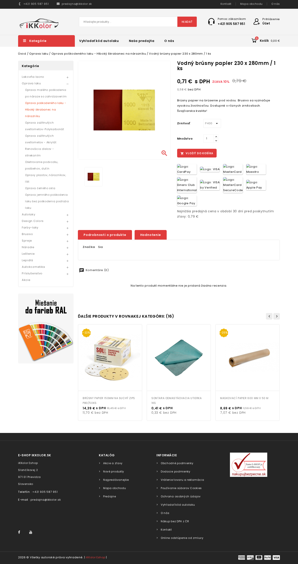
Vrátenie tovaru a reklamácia (182, 480)
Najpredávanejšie (116, 480)
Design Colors (33, 221)
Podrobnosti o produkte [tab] (105, 235)
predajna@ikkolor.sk (46, 500)
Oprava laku (31, 83)
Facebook (21, 532)
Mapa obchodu (251, 4)
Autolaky (28, 214)
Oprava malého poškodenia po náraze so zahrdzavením (46, 93)
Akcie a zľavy (113, 463)
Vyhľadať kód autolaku (99, 41)
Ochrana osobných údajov (181, 496)
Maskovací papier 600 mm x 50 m (244, 398)
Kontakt (226, 4)
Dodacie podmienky (175, 471)
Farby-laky (30, 227)
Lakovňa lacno (33, 77)
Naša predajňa (141, 41)
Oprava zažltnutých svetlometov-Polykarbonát (44, 126)
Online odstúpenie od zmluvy (182, 538)
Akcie (26, 280)
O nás (275, 4)
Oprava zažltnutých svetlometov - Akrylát (41, 139)
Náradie (28, 247)
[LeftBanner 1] (46, 328)
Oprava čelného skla (40, 188)
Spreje (27, 241)
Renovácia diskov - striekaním (39, 152)
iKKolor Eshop (95, 557)
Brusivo (27, 234)
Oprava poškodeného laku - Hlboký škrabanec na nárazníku (45, 109)
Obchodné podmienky (177, 463)
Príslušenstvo (32, 273)
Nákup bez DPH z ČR (175, 521)
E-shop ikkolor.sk (34, 455)
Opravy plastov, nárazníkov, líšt (45, 178)
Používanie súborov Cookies (181, 488)
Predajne (109, 496)
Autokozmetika (33, 267)
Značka (89, 247)
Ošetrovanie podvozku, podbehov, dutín (41, 165)
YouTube (32, 532)
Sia (100, 247)
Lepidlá (27, 260)
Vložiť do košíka (197, 153)
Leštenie (28, 254)
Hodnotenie (150, 235)
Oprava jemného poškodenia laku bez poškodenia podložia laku (47, 201)
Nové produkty (113, 471)
